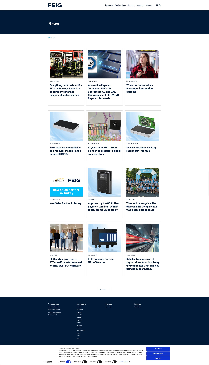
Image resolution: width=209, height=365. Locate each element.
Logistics (79, 320)
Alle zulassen (158, 348)
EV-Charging (80, 309)
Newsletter (108, 307)
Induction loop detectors (54, 309)
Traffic (78, 335)
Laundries (79, 314)
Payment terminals (52, 314)
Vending (79, 338)
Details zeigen (124, 361)
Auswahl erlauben (158, 353)
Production (79, 325)
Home (49, 37)
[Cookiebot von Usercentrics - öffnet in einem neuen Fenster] (48, 362)
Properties (79, 327)
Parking (78, 322)
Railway (78, 333)
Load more (102, 289)
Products (109, 5)
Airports (79, 307)
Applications (120, 5)
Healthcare (79, 312)
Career (149, 5)
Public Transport (81, 330)
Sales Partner (137, 307)
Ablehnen (158, 358)
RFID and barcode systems (54, 312)
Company (140, 5)
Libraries (79, 317)
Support (131, 5)
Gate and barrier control (54, 307)
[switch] (84, 361)
